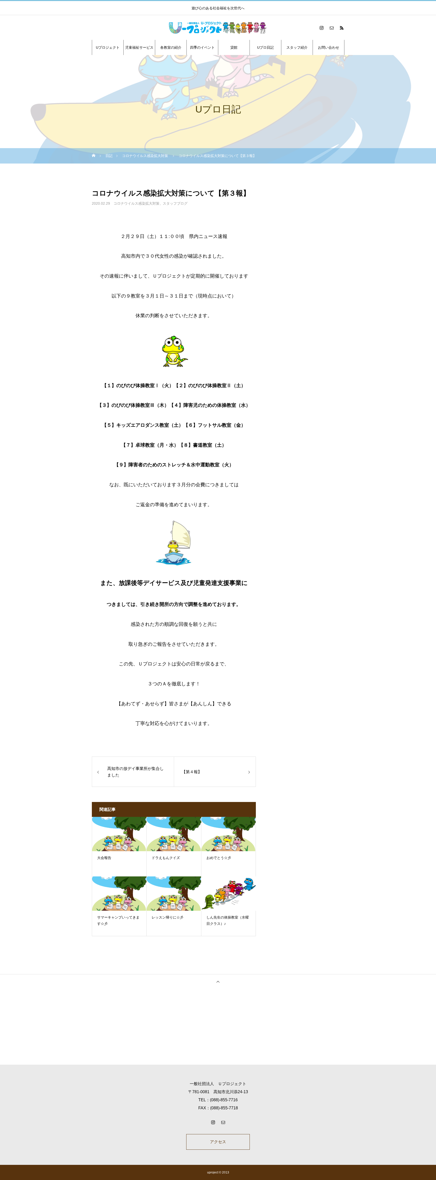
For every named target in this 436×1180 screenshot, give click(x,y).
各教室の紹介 (170, 47)
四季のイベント (202, 47)
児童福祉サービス (139, 47)
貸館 (233, 47)
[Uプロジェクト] (218, 27)
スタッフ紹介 (297, 47)
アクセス (218, 1142)
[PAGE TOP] (218, 981)
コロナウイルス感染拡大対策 (136, 203)
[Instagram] (321, 27)
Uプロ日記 (265, 47)
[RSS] (341, 27)
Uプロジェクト (108, 47)
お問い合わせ (328, 47)
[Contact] (331, 27)
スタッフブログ (175, 203)
